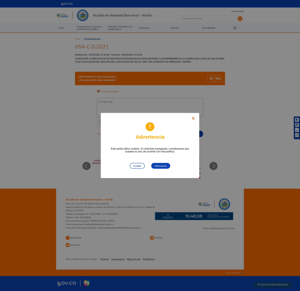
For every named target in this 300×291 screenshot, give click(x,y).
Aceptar (137, 166)
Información (161, 166)
